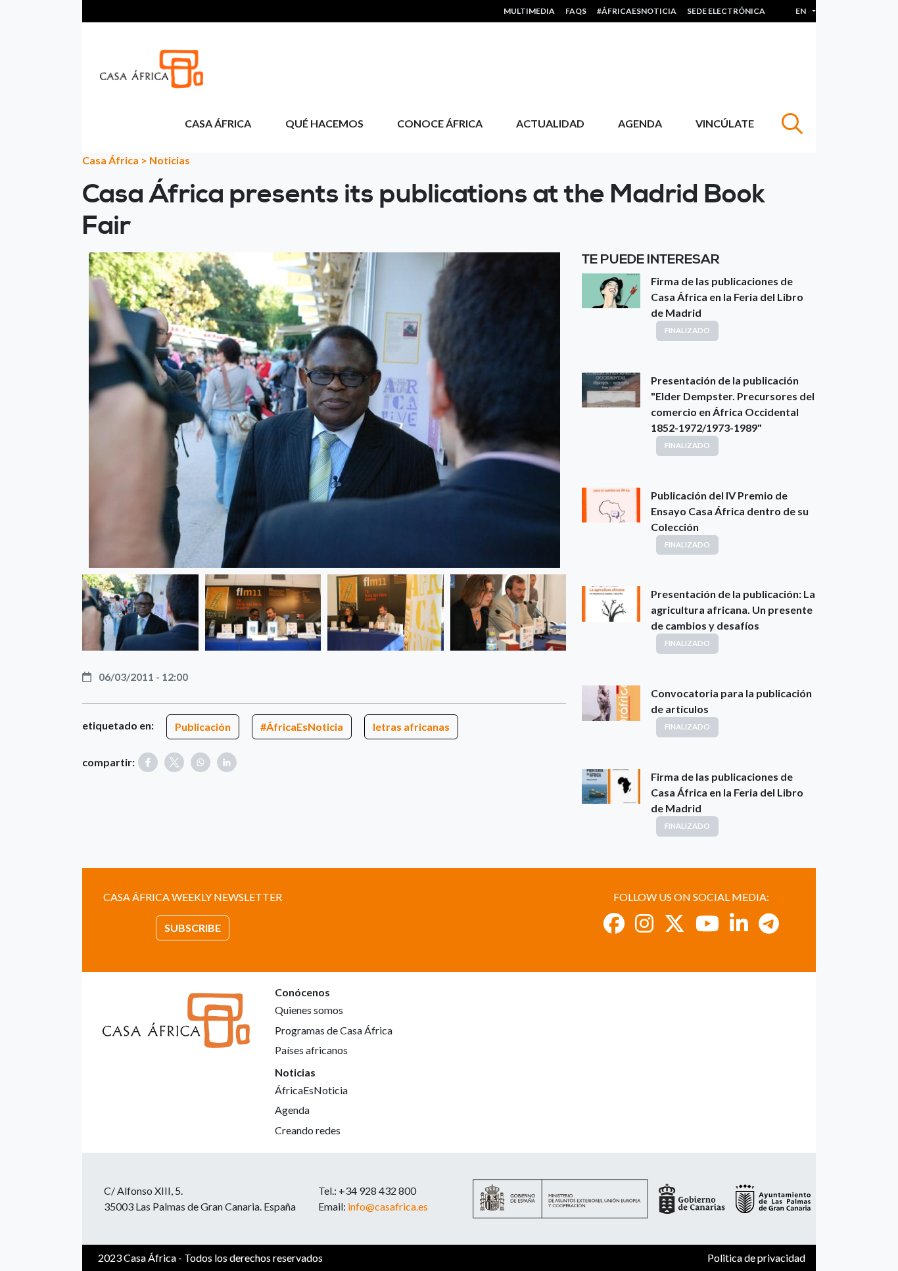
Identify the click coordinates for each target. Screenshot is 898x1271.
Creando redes (308, 1130)
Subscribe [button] (192, 927)
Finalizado (687, 330)
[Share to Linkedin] (227, 762)
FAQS (575, 11)
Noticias (169, 160)
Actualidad (550, 123)
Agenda (640, 123)
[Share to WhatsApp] (200, 762)
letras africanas (411, 726)
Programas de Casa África (333, 1030)
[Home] (157, 69)
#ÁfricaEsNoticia (301, 726)
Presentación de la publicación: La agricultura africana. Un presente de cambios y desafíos (733, 610)
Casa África (218, 123)
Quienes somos (309, 1010)
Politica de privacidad (756, 1257)
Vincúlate (725, 123)
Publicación (203, 726)
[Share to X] (174, 762)
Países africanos (311, 1050)
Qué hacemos (324, 123)
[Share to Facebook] (148, 762)
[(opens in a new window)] (614, 923)
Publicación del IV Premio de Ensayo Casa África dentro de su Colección (730, 511)
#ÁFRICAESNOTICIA (636, 11)
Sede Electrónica (726, 11)
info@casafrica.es (388, 1206)
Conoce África (440, 123)
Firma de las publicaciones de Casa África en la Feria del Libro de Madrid (727, 297)
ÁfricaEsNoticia (311, 1090)
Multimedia (529, 11)
